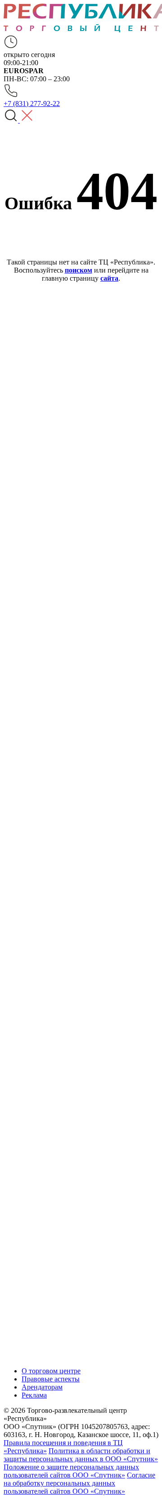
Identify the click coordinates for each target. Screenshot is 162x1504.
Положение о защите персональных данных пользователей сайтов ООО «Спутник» (71, 1471)
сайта (109, 278)
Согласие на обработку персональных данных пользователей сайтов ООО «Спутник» (79, 1483)
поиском (78, 270)
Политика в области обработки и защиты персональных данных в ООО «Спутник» (81, 1455)
